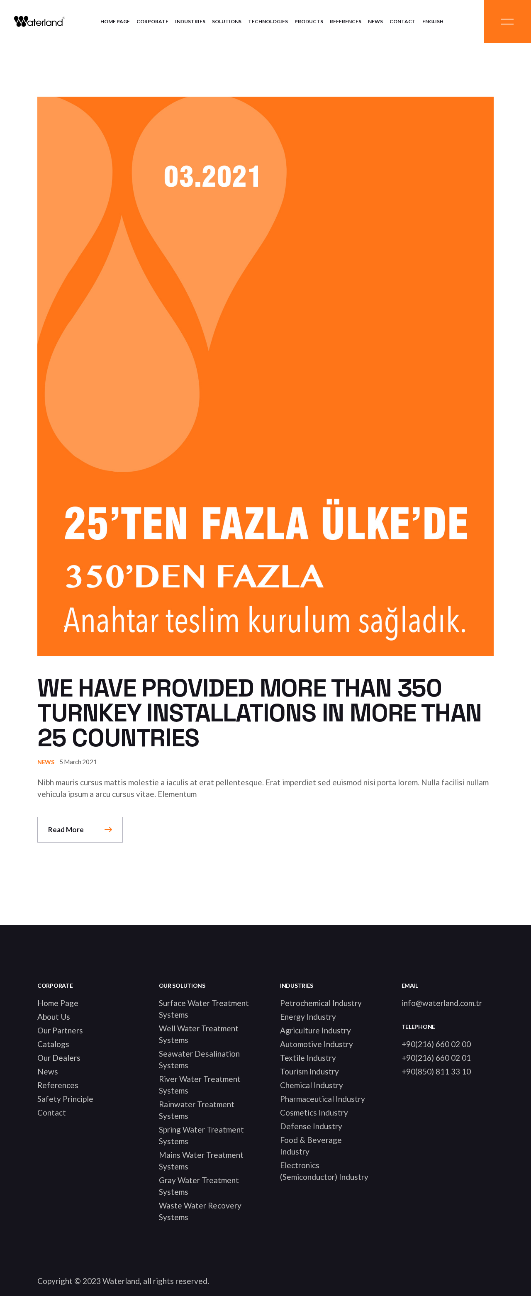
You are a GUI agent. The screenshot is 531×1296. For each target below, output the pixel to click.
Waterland (121, 1281)
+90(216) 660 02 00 (436, 1044)
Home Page (57, 1003)
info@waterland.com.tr (442, 1003)
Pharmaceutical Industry (322, 1099)
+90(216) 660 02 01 (436, 1057)
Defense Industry (311, 1126)
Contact (51, 1112)
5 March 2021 (78, 761)
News (45, 761)
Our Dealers (58, 1057)
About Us (53, 1016)
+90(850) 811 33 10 (436, 1071)
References (57, 1085)
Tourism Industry (309, 1071)
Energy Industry (308, 1016)
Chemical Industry (311, 1085)
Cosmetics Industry (314, 1112)
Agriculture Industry (315, 1030)
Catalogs (53, 1044)
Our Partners (60, 1030)
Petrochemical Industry (321, 1003)
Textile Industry (308, 1057)
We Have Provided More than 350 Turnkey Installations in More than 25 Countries (259, 713)
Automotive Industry (316, 1044)
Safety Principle (65, 1099)
